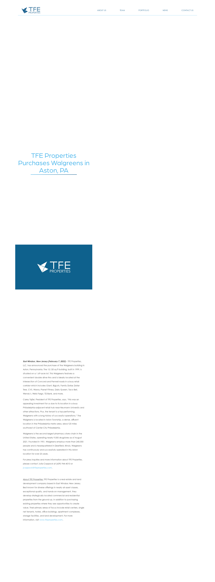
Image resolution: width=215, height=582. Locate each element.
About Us (101, 10)
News (165, 10)
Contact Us (188, 10)
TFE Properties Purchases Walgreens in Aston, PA (53, 162)
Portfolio (144, 10)
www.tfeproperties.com (51, 520)
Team (122, 10)
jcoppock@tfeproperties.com (37, 468)
